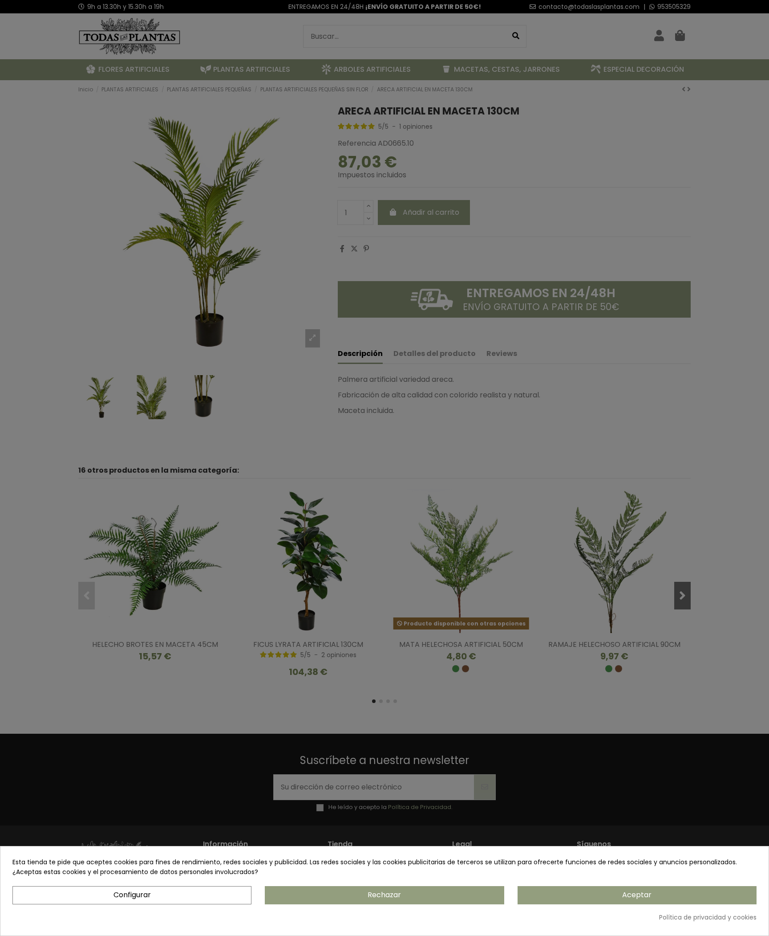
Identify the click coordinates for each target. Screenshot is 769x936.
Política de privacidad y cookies (708, 917)
